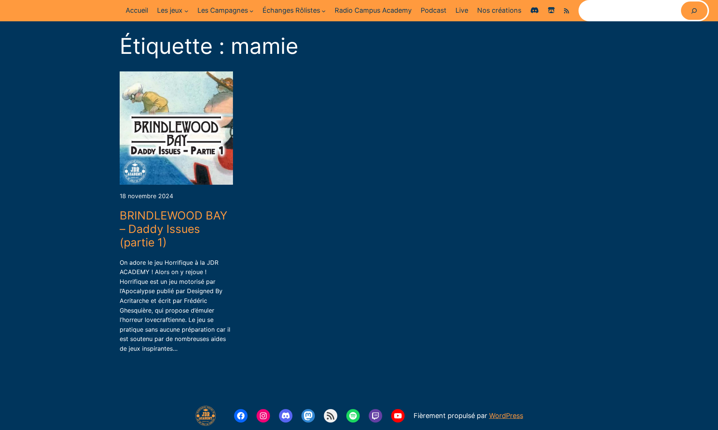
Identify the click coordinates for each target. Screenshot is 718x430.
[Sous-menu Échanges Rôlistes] (324, 11)
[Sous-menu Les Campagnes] (251, 11)
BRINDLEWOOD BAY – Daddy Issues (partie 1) (173, 229)
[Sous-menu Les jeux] (186, 11)
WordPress (506, 416)
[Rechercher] (694, 10)
